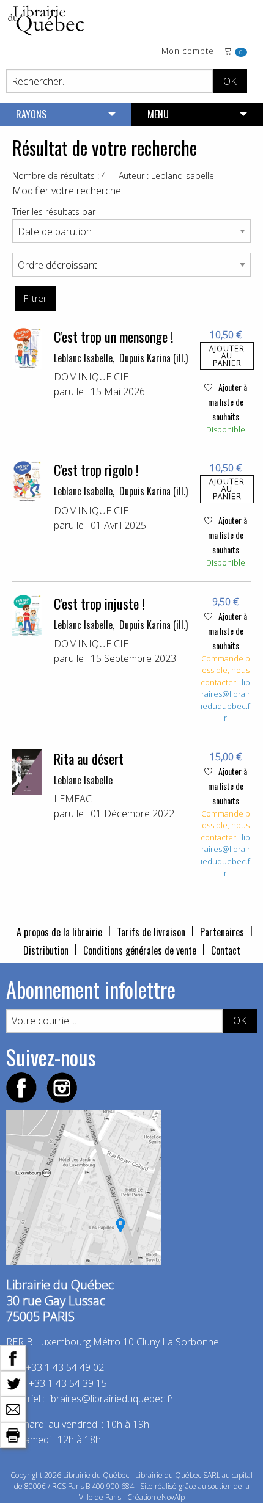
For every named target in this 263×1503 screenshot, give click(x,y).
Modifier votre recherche (66, 190)
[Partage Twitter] (13, 1382)
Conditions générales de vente (139, 950)
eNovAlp (171, 1497)
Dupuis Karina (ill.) (153, 358)
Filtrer (35, 298)
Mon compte (187, 51)
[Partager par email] (13, 1408)
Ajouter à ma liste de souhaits (227, 401)
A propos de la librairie (59, 932)
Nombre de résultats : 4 (59, 175)
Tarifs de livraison (151, 932)
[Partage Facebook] (13, 1357)
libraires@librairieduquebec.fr (225, 700)
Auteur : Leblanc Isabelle (166, 175)
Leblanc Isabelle (83, 358)
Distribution (46, 950)
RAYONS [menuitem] (31, 114)
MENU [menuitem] (158, 114)
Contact (225, 950)
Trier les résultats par (53, 211)
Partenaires (222, 932)
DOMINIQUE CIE (91, 377)
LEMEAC (73, 799)
